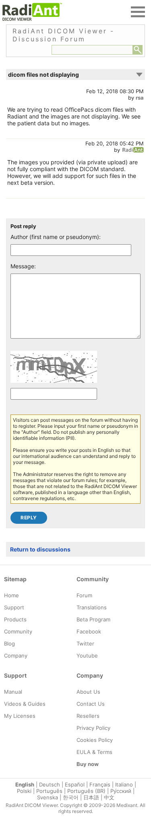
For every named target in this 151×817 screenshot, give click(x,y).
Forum (84, 595)
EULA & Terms (94, 752)
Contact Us (91, 704)
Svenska (47, 797)
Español (75, 784)
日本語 (91, 797)
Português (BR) (86, 791)
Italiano (124, 784)
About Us (88, 691)
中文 (109, 797)
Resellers (88, 716)
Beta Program (93, 619)
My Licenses (19, 716)
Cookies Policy (95, 740)
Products (15, 619)
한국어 (71, 797)
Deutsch (49, 784)
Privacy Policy (93, 728)
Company (15, 655)
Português (49, 791)
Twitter (85, 643)
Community (18, 631)
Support (14, 607)
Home (11, 595)
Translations (92, 607)
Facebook (89, 631)
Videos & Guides (25, 704)
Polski (24, 791)
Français (99, 784)
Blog (9, 643)
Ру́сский (120, 791)
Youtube (87, 655)
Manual (13, 691)
